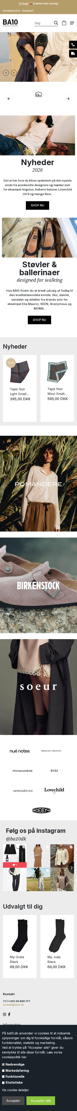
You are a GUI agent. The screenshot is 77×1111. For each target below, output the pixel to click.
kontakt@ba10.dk (13, 1004)
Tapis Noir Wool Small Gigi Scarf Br (57, 391)
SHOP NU (37, 205)
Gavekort (27, 10)
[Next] (68, 388)
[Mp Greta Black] (20, 936)
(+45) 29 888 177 (18, 1001)
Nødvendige (15, 1064)
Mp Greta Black (17, 959)
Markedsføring (17, 1071)
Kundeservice (11, 10)
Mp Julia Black (53, 959)
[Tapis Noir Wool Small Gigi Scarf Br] (57, 372)
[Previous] (8, 388)
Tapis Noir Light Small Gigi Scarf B (19, 391)
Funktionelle (15, 1076)
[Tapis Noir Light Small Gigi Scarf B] (20, 372)
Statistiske (14, 1082)
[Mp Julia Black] (57, 936)
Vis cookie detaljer (15, 1090)
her (24, 1057)
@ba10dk (16, 838)
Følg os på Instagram (36, 830)
